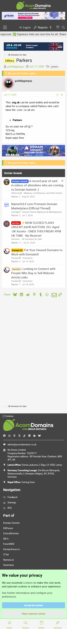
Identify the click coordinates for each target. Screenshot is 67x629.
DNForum (8, 528)
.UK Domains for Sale (31, 239)
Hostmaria (8, 565)
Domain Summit (11, 522)
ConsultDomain (11, 533)
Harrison (15, 239)
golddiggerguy (15, 66)
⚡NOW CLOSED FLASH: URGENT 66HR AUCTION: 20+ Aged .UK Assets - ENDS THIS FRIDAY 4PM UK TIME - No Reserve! (36, 229)
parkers (54, 66)
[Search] (63, 27)
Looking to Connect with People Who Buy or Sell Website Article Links (33, 273)
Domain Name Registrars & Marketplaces (42, 211)
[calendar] (58, 27)
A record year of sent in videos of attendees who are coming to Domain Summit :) (37, 185)
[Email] (53, 295)
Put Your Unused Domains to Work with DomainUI (36, 252)
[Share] (57, 95)
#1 (62, 94)
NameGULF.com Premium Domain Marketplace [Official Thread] (34, 206)
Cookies (9, 416)
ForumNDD (8, 543)
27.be (6, 554)
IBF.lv (6, 538)
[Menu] (5, 27)
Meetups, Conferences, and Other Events (43, 193)
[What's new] (51, 27)
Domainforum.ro (11, 549)
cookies (28, 582)
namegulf (16, 211)
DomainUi (28, 257)
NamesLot (8, 559)
